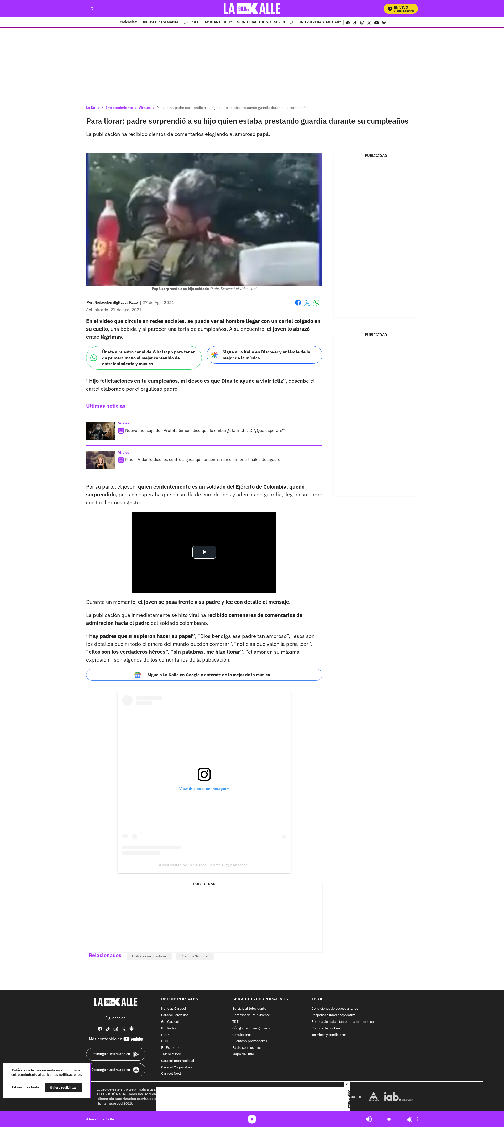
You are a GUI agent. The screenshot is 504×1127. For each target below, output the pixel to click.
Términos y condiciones (329, 1035)
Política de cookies (326, 1028)
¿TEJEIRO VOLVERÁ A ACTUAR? (315, 22)
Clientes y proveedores (249, 1041)
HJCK (165, 1035)
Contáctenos (241, 1035)
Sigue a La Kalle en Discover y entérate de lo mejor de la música (266, 354)
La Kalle (92, 107)
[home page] (252, 8)
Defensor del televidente (251, 1015)
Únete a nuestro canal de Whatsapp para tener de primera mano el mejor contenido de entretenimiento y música (148, 357)
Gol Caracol (170, 1022)
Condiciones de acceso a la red (335, 1009)
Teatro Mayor (171, 1054)
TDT (235, 1022)
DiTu (164, 1041)
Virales (145, 107)
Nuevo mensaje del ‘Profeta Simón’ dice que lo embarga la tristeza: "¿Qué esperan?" (205, 430)
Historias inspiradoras (149, 956)
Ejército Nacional (194, 956)
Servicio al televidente (249, 1009)
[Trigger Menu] (90, 8)
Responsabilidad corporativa (333, 1015)
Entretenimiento (119, 107)
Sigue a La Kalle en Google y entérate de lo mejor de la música (208, 674)
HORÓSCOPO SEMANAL (160, 22)
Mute (369, 1119)
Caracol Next (171, 1074)
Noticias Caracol (173, 1009)
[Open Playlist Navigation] (417, 1119)
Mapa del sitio (243, 1054)
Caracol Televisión (174, 1015)
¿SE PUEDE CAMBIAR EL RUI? (208, 22)
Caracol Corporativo (176, 1067)
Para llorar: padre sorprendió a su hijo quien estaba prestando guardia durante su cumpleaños (232, 107)
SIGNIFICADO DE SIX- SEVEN (261, 22)
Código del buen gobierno (251, 1028)
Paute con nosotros (246, 1048)
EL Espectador (172, 1048)
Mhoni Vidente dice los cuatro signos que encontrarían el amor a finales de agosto (202, 459)
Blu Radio (168, 1028)
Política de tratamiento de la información (343, 1022)
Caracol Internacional (177, 1061)
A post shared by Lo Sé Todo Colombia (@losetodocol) (204, 865)
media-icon (252, 1119)
